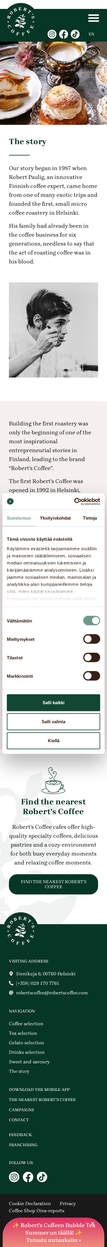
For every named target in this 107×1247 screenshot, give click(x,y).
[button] (92, 1223)
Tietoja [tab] (90, 517)
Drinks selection (27, 1052)
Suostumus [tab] (19, 517)
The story (19, 1071)
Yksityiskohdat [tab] (55, 517)
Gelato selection (26, 1042)
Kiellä (53, 740)
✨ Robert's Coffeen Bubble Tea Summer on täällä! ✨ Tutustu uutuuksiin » (53, 1232)
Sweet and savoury (29, 1061)
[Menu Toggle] (94, 18)
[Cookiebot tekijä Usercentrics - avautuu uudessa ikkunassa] (75, 501)
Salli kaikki (53, 702)
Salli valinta (53, 721)
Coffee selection (26, 1023)
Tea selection (23, 1033)
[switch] (91, 639)
